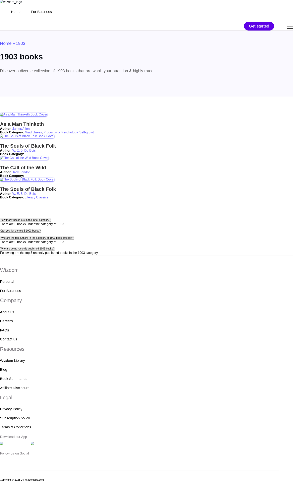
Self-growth (87, 132)
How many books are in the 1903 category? (25, 219)
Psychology (69, 132)
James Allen (21, 128)
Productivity (51, 132)
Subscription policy (15, 418)
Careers (6, 321)
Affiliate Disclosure (14, 388)
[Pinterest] (27, 460)
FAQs (4, 330)
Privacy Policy (11, 409)
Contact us (8, 339)
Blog (3, 370)
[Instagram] (15, 460)
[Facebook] (2, 460)
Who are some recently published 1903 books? (27, 248)
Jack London (21, 172)
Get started (259, 26)
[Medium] (8, 460)
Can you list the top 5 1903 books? (20, 230)
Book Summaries (13, 379)
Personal (7, 282)
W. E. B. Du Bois (24, 150)
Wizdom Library (12, 361)
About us (7, 312)
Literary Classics (36, 197)
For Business (41, 12)
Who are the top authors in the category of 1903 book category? (37, 237)
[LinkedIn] (21, 460)
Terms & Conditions (15, 427)
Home (16, 12)
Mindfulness (33, 132)
